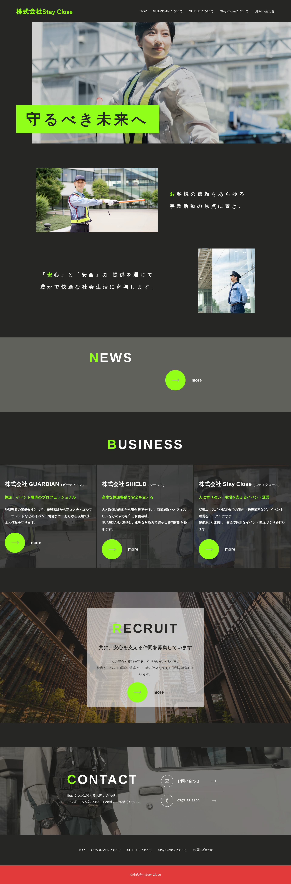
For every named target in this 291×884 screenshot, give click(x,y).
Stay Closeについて (234, 11)
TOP (143, 11)
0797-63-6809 (188, 801)
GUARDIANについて (168, 11)
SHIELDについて (201, 11)
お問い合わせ (265, 11)
